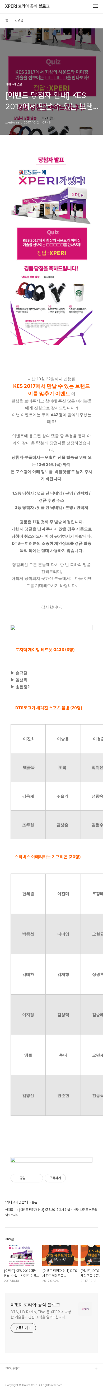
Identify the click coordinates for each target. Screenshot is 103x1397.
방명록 (19, 21)
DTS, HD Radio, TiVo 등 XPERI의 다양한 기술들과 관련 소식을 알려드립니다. (41, 1314)
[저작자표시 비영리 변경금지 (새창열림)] (73, 1178)
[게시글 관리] (37, 1178)
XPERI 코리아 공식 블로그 (27, 6)
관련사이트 (12, 1369)
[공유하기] (30, 1178)
